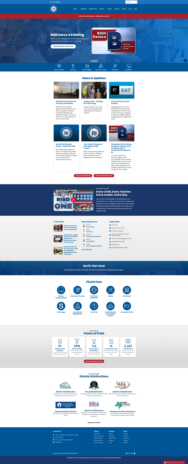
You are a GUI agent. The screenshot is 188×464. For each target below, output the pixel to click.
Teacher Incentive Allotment (122, 411)
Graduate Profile (127, 312)
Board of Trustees (101, 70)
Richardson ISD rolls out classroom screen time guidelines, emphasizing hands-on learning (71, 250)
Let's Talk (94, 312)
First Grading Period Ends (94, 246)
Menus (110, 296)
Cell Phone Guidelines (94, 297)
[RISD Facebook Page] (50, 2)
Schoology (61, 312)
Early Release (90, 227)
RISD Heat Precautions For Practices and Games (66, 102)
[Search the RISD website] (59, 2)
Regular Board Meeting (93, 236)
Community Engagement (77, 313)
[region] (94, 41)
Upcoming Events (89, 222)
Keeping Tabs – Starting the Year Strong (93, 102)
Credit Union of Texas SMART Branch (110, 314)
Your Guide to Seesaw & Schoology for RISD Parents (93, 146)
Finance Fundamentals (61, 297)
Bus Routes (127, 296)
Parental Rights (87, 70)
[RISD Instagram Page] (55, 2)
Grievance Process (77, 296)
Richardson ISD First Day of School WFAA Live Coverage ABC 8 (70, 227)
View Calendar (87, 249)
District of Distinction (65, 392)
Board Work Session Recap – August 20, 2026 (65, 145)
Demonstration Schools (65, 411)
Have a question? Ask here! (175, 462)
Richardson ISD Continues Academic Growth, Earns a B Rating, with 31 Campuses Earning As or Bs (121, 148)
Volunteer (73, 70)
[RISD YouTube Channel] (57, 2)
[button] (75, 9)
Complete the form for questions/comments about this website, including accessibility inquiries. (94, 457)
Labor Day (89, 232)
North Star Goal (94, 266)
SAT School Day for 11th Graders (120, 102)
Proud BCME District (94, 392)
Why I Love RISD (59, 70)
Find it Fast (115, 70)
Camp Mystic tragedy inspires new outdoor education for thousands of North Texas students (71, 238)
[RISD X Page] (52, 2)
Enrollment (129, 70)
